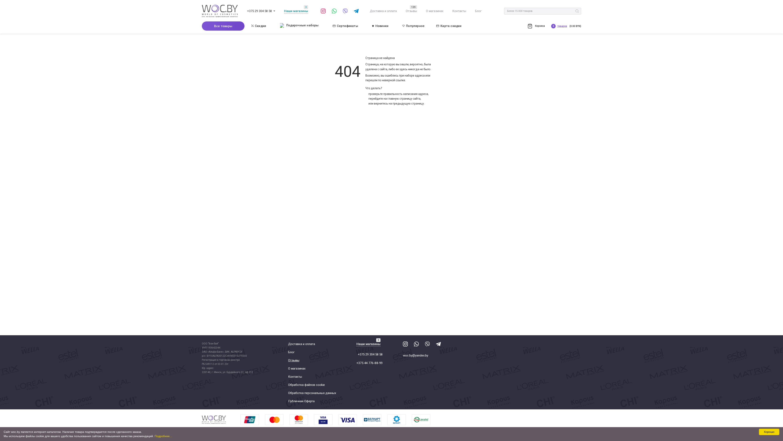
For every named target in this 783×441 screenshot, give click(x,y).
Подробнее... (163, 436)
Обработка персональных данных (312, 393)
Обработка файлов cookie (306, 385)
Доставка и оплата (383, 11)
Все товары (223, 26)
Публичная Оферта (301, 401)
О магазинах (434, 11)
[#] (323, 11)
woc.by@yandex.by (415, 355)
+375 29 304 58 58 (259, 11)
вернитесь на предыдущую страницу (399, 103)
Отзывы (411, 11)
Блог (478, 11)
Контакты (459, 11)
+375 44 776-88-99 (369, 363)
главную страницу (399, 98)
